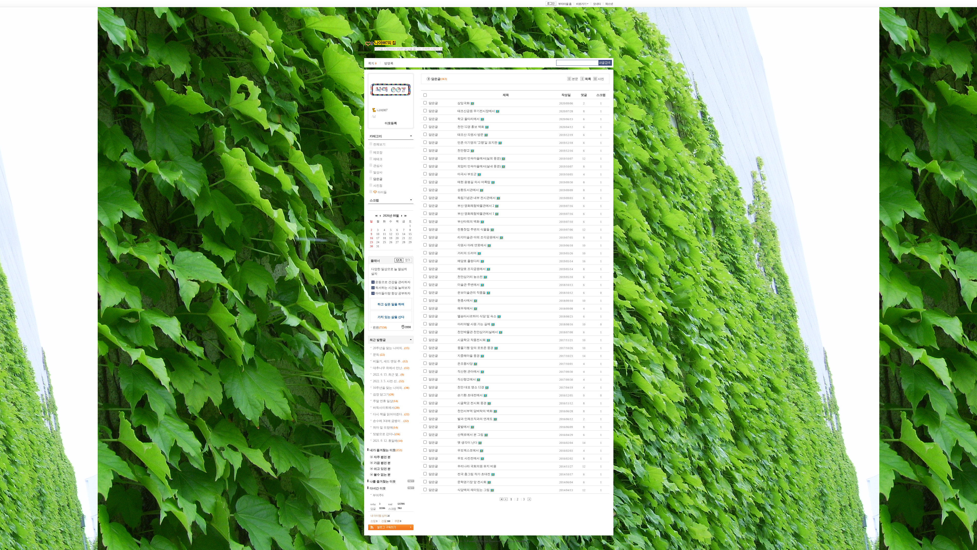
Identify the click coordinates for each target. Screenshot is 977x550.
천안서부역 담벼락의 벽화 (475, 411)
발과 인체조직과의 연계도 (475, 419)
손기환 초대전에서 (470, 395)
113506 (382, 508)
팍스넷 (609, 3)
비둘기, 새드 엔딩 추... (390, 361)
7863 (399, 508)
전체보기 (379, 144)
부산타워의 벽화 (468, 221)
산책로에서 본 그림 (470, 434)
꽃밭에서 (463, 427)
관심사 (377, 166)
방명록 (388, 63)
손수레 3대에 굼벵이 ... (391, 421)
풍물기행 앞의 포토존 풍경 (475, 348)
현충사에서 (465, 300)
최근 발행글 (378, 340)
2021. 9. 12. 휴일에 (388, 441)
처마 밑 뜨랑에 (385, 427)
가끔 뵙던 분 (382, 463)
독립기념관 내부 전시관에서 (476, 198)
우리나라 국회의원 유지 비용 (476, 466)
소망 (373, 520)
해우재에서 (465, 308)
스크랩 (374, 200)
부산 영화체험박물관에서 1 (475, 213)
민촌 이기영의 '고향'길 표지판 (477, 142)
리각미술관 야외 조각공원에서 (478, 237)
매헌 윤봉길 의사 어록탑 (473, 182)
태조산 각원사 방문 (470, 134)
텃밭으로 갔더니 (386, 434)
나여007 (382, 110)
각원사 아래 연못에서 (471, 245)
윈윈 (380, 327)
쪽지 (372, 63)
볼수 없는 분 (382, 474)
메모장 (377, 152)
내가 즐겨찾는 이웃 (383, 450)
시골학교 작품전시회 (471, 340)
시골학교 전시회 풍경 (471, 403)
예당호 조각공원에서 (471, 269)
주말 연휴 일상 (385, 401)
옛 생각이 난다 (467, 442)
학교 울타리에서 (468, 119)
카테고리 (376, 136)
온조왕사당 (465, 363)
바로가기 (581, 3)
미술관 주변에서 (468, 284)
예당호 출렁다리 (468, 261)
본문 (575, 79)
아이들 (382, 192)
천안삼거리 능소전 (470, 277)
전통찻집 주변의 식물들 (473, 229)
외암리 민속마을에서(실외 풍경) (479, 158)
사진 (601, 79)
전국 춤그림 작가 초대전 (473, 474)
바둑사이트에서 (386, 407)
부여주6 (378, 495)
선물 (385, 520)
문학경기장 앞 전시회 (471, 482)
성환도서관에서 (468, 190)
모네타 (597, 3)
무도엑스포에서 (468, 450)
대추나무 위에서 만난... (391, 368)
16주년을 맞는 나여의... (391, 388)
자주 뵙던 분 (382, 457)
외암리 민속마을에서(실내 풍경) (479, 166)
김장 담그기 (383, 394)
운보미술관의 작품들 (471, 292)
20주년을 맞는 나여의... (391, 348)
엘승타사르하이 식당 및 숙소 (476, 316)
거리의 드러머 (467, 253)
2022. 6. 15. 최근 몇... (388, 374)
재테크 (377, 159)
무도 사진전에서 (468, 458)
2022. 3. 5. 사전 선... (388, 381)
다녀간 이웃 (378, 488)
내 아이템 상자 (379, 515)
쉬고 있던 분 (382, 469)
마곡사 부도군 (467, 174)
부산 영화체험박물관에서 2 (475, 206)
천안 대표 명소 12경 (470, 387)
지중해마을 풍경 (468, 356)
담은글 (433, 103)
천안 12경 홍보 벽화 (470, 127)
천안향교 (463, 150)
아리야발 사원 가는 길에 (473, 324)
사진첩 (377, 185)
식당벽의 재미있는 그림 (473, 490)
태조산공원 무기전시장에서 (476, 111)
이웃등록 (391, 123)
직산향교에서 (466, 379)
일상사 (377, 172)
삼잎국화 (463, 103)
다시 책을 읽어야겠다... (391, 414)
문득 (379, 354)
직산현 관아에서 (468, 371)
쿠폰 (397, 520)
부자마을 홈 (564, 3)
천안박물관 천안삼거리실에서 (477, 332)
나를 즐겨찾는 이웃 (383, 481)
